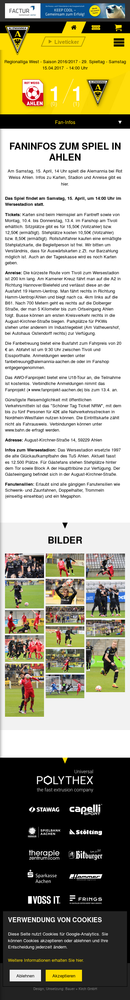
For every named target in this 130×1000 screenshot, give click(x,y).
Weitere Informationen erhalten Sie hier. (46, 960)
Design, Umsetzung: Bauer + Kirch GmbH (65, 988)
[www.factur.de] (65, 10)
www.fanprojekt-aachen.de (56, 389)
